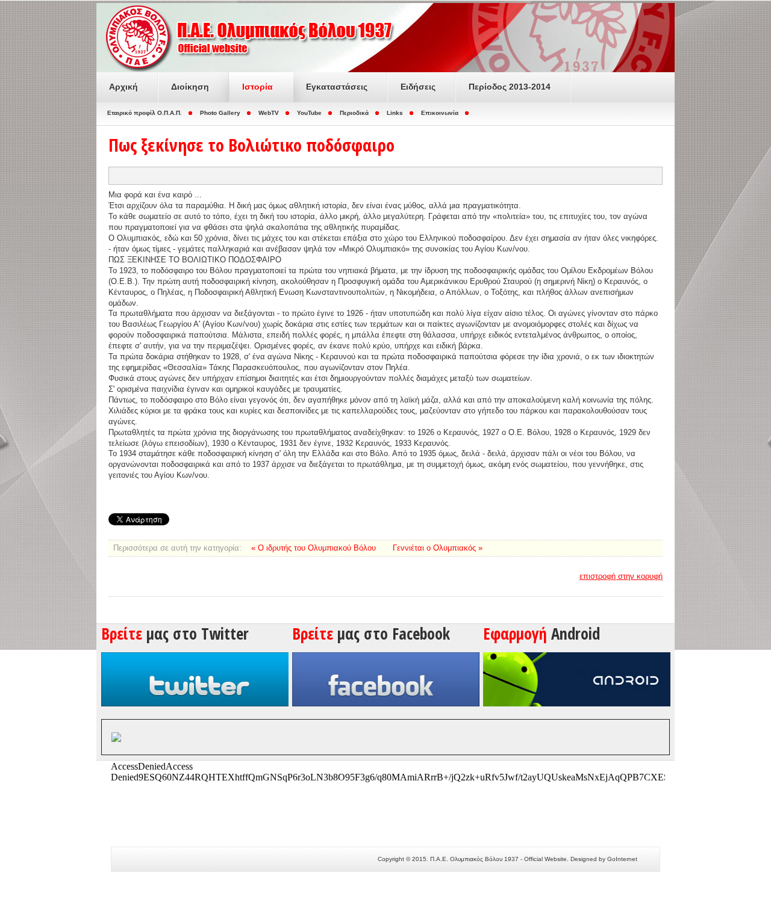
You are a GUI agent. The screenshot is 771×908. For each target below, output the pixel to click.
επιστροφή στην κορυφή (621, 576)
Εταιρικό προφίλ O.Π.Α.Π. (144, 113)
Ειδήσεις (418, 86)
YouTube (309, 113)
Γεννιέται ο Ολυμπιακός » (437, 547)
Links (395, 113)
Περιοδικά (354, 113)
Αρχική (123, 86)
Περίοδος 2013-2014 (510, 86)
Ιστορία (257, 86)
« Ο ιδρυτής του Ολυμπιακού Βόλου (314, 547)
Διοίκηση (190, 86)
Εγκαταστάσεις (336, 86)
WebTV (268, 113)
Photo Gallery (220, 113)
